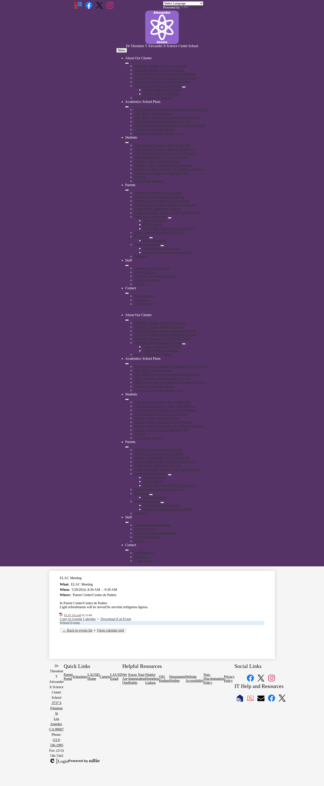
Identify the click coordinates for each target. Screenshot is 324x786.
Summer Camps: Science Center (156, 161)
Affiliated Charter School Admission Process (165, 78)
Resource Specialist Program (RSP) (167, 252)
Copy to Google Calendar (78, 619)
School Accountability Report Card (158, 133)
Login (59, 761)
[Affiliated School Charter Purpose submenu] (184, 87)
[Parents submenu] (127, 190)
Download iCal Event (116, 619)
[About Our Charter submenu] (127, 63)
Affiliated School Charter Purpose (157, 86)
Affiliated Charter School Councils (158, 193)
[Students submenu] (127, 142)
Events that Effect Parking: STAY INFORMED (167, 213)
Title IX (139, 284)
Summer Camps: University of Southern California (169, 169)
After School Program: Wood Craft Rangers (164, 149)
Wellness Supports (147, 244)
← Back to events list (77, 630)
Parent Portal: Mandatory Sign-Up (158, 209)
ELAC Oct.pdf (72, 615)
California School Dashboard (154, 129)
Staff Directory (144, 296)
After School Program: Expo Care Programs (165, 153)
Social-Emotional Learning (161, 248)
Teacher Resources (147, 280)
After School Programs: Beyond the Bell (162, 145)
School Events (70, 623)
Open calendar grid (110, 630)
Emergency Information (150, 217)
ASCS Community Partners (153, 98)
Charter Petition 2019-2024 (162, 90)
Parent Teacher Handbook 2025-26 (158, 232)
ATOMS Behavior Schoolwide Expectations (165, 74)
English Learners (154, 240)
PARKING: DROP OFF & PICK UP (169, 228)
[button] (127, 320)
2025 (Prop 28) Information (153, 113)
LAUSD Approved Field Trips (155, 276)
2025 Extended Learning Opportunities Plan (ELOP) (171, 109)
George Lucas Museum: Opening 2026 (161, 173)
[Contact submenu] (127, 293)
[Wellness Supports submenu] (162, 245)
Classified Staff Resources (152, 268)
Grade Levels (143, 304)
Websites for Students (149, 181)
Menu (121, 50)
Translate (196, 7)
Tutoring (140, 177)
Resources (141, 236)
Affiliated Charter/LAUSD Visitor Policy (162, 82)
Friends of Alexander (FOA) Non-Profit (162, 201)
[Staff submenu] (127, 265)
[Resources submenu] (151, 237)
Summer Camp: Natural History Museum (162, 165)
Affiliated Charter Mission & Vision (159, 70)
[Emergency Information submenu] (169, 218)
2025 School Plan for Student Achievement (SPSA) (170, 125)
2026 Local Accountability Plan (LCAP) (162, 121)
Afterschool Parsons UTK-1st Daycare (161, 157)
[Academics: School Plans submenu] (127, 107)
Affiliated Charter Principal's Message (160, 66)
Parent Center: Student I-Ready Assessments (165, 205)
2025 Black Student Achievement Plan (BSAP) (167, 117)
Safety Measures (154, 220)
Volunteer (140, 256)
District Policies (145, 272)
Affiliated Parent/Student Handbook (159, 197)
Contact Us (142, 300)
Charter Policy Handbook (161, 94)
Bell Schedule (152, 224)
